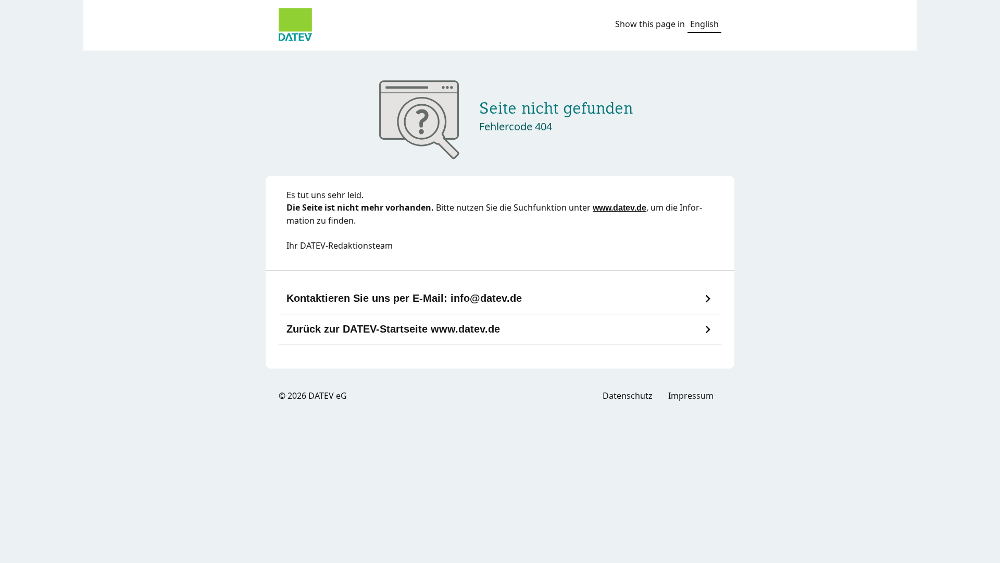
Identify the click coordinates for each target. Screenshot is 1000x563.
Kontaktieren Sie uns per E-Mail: (404, 298)
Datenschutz (628, 395)
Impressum (691, 395)
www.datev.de (619, 207)
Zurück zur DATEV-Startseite (393, 329)
